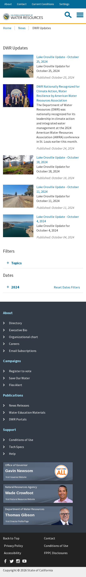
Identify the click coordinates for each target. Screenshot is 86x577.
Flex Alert (15, 385)
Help (12, 454)
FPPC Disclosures (56, 553)
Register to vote (20, 371)
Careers (14, 344)
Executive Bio (18, 330)
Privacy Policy (13, 546)
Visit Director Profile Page (17, 521)
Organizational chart (23, 337)
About (8, 4)
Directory (15, 323)
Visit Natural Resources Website (20, 499)
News (22, 28)
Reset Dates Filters (67, 287)
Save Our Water (19, 378)
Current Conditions (43, 4)
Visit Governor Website (16, 477)
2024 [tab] (15, 287)
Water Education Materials (27, 412)
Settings (64, 4)
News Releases (19, 405)
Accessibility (12, 553)
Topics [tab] (16, 263)
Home (7, 28)
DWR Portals (18, 419)
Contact (21, 4)
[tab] (43, 263)
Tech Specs (16, 447)
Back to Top (11, 538)
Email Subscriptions (22, 350)
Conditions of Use (21, 440)
